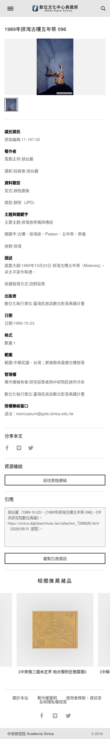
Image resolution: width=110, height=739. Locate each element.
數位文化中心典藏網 (55, 8)
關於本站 (20, 697)
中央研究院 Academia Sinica (30, 733)
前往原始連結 (55, 480)
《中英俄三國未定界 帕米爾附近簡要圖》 (52, 671)
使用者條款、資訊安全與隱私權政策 (70, 699)
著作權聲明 (47, 697)
